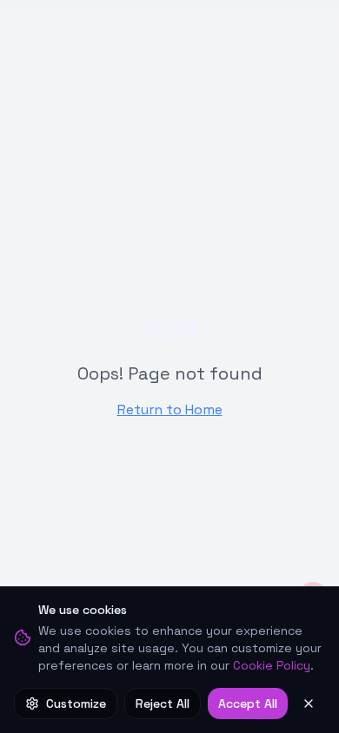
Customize (76, 703)
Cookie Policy (271, 665)
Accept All (247, 703)
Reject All (162, 703)
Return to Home (170, 409)
